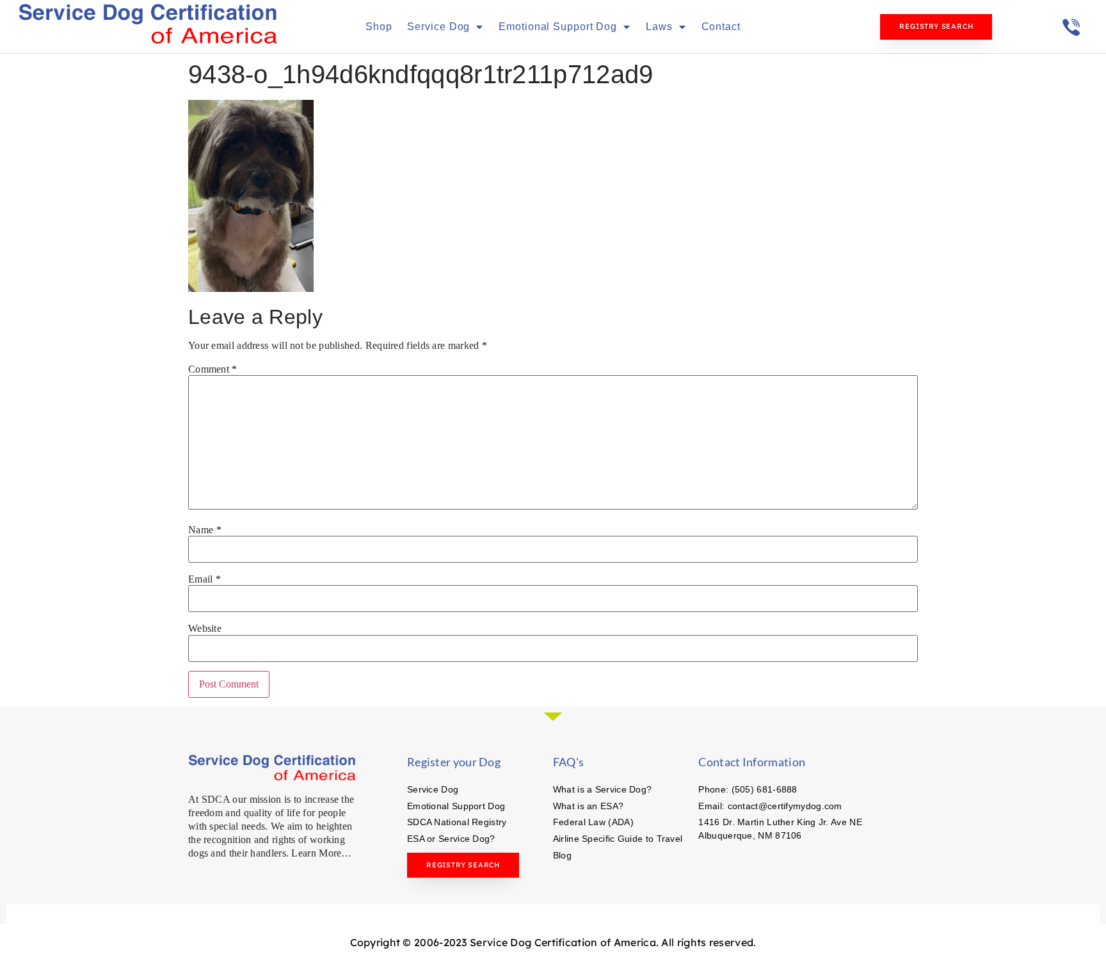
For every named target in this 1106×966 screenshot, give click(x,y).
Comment (212, 369)
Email (204, 579)
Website (204, 629)
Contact (721, 26)
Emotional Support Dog (558, 26)
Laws (659, 26)
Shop (378, 26)
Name (204, 530)
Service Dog (438, 26)
